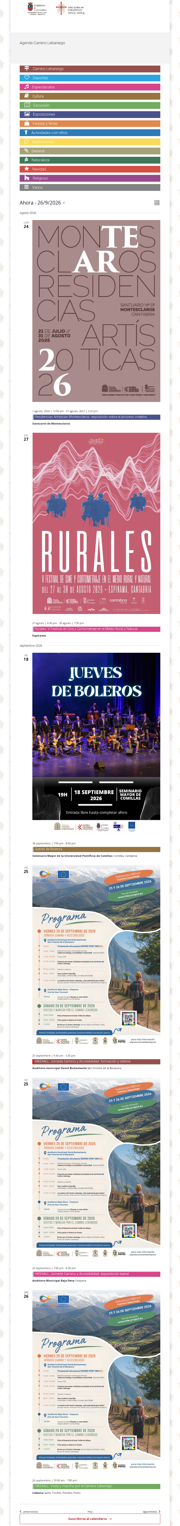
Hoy (90, 1511)
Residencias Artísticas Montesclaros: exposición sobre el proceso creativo (91, 417)
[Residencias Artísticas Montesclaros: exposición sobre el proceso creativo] (96, 311)
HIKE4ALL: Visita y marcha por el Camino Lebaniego (73, 1486)
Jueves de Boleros (48, 849)
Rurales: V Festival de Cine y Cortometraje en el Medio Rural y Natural (86, 629)
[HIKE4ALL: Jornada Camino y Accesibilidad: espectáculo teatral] (96, 1168)
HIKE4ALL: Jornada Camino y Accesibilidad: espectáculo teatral (82, 1274)
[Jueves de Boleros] (96, 743)
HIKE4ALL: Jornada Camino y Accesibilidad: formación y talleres (83, 1061)
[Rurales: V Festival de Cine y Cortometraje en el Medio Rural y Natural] (96, 523)
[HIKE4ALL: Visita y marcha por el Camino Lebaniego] (96, 1380)
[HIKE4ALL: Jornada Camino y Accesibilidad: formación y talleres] (96, 955)
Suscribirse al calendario (87, 1519)
